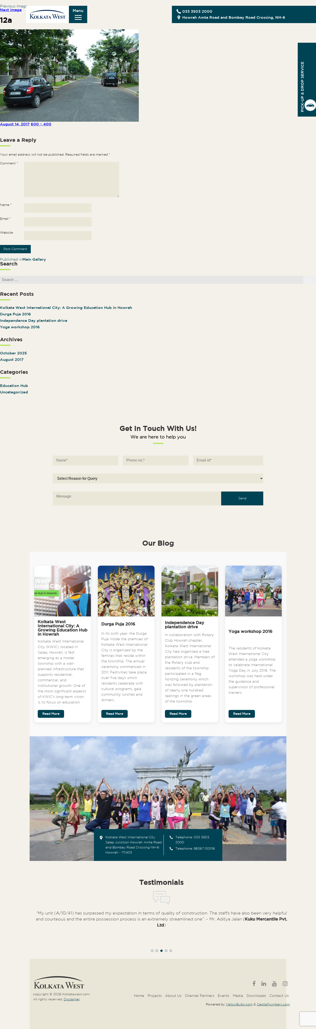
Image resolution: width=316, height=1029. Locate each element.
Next (284, 927)
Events (223, 995)
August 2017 (12, 360)
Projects (155, 995)
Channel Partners (199, 995)
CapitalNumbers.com (273, 1004)
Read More (50, 713)
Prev (39, 927)
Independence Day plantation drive (33, 321)
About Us (173, 995)
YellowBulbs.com (239, 1004)
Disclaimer (72, 999)
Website (6, 232)
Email (5, 218)
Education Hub (14, 386)
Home (139, 995)
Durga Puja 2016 (15, 314)
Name (6, 205)
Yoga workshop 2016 (20, 327)
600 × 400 (41, 124)
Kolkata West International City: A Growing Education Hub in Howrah (66, 308)
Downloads (256, 995)
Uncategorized (14, 392)
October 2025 (13, 353)
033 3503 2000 (197, 11)
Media (238, 995)
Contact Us (279, 995)
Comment (9, 163)
